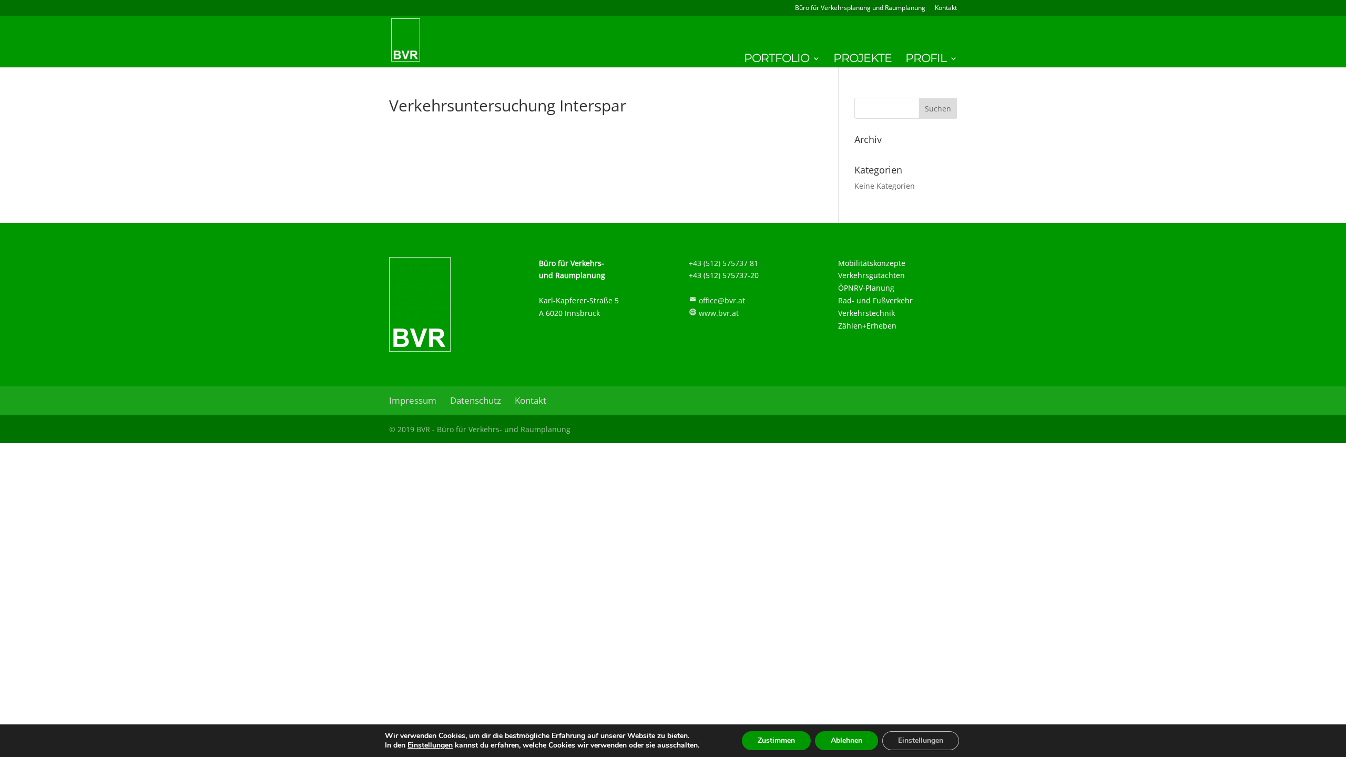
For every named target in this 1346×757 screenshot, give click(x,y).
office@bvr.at (722, 300)
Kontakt (946, 8)
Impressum (412, 400)
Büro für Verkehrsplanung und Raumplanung (860, 8)
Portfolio (776, 60)
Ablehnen (846, 740)
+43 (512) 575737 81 (723, 263)
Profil (925, 60)
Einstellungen (430, 745)
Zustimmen (776, 740)
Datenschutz (475, 400)
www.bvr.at (719, 313)
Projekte (862, 60)
